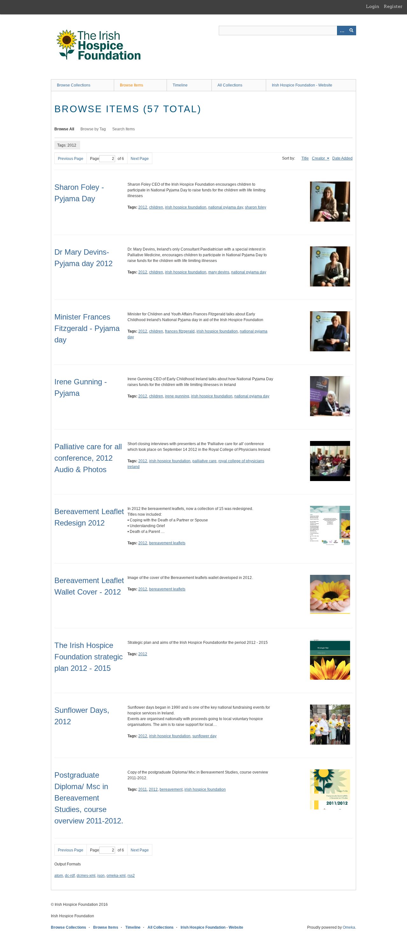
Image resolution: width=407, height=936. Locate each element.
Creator (319, 158)
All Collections (229, 85)
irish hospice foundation (185, 207)
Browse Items (131, 85)
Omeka (349, 927)
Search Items (123, 129)
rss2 (131, 875)
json (101, 875)
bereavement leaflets (167, 543)
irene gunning (177, 396)
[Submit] (351, 30)
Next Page (140, 158)
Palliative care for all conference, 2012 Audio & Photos (88, 458)
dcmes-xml (86, 875)
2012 (142, 207)
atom (58, 875)
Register (393, 6)
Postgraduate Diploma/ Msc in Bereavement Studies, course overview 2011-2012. (88, 798)
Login (372, 6)
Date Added (342, 158)
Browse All (64, 129)
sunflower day (204, 736)
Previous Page (70, 158)
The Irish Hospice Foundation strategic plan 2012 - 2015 (88, 656)
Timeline (180, 85)
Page (94, 158)
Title (305, 158)
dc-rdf (70, 875)
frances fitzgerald (180, 331)
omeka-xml (116, 875)
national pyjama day (225, 207)
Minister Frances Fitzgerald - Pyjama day (87, 328)
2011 (142, 789)
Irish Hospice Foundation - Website (302, 85)
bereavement (171, 789)
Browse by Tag (93, 129)
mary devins (218, 272)
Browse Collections (73, 85)
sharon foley (255, 207)
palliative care (204, 461)
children (156, 207)
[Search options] (342, 30)
